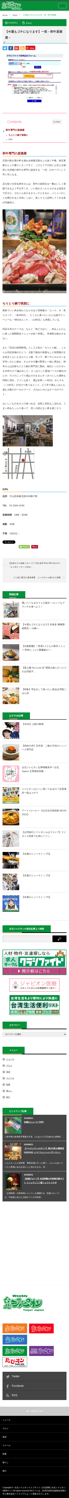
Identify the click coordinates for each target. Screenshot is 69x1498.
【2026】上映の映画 (33, 724)
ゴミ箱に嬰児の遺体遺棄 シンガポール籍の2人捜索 (37, 577)
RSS (14, 1395)
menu (62, 6)
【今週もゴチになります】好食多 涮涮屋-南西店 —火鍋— (43, 626)
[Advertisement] (34, 1242)
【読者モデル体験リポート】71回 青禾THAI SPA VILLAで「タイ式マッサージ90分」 (34, 565)
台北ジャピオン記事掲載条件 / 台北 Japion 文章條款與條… (40, 769)
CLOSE (56, 122)
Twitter (16, 1376)
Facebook (18, 1385)
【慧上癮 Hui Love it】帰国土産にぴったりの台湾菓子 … (44, 669)
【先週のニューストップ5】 (36, 853)
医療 (8, 1084)
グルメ (15, 15)
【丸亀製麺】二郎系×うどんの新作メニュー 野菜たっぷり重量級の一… (43, 648)
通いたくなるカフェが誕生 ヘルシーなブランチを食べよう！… (43, 606)
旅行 (8, 1097)
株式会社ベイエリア (16, 1494)
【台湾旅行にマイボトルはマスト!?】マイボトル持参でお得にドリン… (44, 834)
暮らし (9, 1091)
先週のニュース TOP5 (34, 1122)
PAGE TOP (37, 1411)
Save (32, 48)
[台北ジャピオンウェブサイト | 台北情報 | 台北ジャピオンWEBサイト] (12, 5)
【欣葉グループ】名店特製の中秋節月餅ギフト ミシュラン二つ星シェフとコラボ (44, 1180)
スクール (10, 1078)
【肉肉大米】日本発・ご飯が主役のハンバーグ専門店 (44, 747)
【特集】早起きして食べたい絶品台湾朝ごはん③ (44, 691)
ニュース (10, 1059)
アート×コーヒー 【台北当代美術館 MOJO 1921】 (44, 812)
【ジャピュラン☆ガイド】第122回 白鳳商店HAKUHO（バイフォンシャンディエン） (44, 1150)
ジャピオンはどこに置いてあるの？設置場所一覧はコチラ (44, 791)
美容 (8, 1072)
